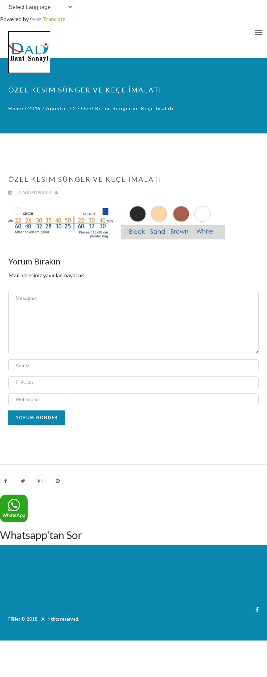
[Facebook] (257, 609)
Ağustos (57, 108)
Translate (54, 19)
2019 (34, 108)
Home (15, 108)
